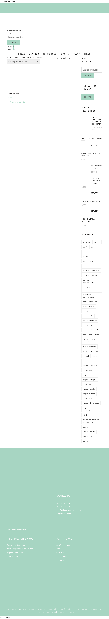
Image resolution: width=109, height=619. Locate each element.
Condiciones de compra (16, 545)
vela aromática (89, 432)
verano (86, 441)
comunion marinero (90, 302)
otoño (95, 356)
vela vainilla (87, 436)
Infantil (64, 54)
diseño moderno (89, 346)
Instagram (61, 560)
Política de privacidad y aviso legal (20, 549)
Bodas (21, 54)
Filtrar (88, 97)
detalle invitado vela (91, 330)
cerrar (14, 2)
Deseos (10, 46)
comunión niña (89, 306)
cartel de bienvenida (91, 270)
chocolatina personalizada (88, 295)
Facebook (63, 556)
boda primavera (89, 261)
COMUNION (40, 609)
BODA (31, 609)
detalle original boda (91, 335)
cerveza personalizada (88, 281)
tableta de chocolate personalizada (91, 420)
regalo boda (88, 370)
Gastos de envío (13, 556)
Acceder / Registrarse (15, 30)
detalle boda (88, 316)
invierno (94, 351)
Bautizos (34, 54)
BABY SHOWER (13, 609)
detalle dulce (88, 325)
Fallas (76, 54)
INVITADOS (51, 612)
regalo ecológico (89, 379)
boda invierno (88, 252)
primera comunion (90, 365)
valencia (86, 427)
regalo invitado (89, 393)
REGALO (60, 612)
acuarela (86, 242)
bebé (85, 247)
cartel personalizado (91, 275)
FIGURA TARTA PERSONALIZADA (88, 609)
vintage (95, 441)
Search (13, 42)
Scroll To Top (5, 617)
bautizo (97, 242)
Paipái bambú (13, 93)
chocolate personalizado (88, 288)
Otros (87, 54)
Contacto (60, 552)
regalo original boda (91, 403)
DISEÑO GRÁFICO (67, 609)
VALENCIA (70, 612)
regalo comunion (89, 375)
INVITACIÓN (40, 612)
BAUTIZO (23, 609)
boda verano (88, 266)
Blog (58, 549)
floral (85, 351)
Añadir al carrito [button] (17, 102)
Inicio (11, 57)
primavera (87, 361)
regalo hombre (89, 384)
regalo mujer (88, 398)
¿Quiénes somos (63, 545)
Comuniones (49, 54)
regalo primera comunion (89, 409)
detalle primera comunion (89, 340)
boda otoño (87, 256)
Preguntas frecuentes (15, 552)
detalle (86, 311)
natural (86, 356)
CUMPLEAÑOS (52, 609)
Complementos (28, 57)
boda (93, 247)
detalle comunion (90, 320)
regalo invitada (89, 389)
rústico (86, 415)
